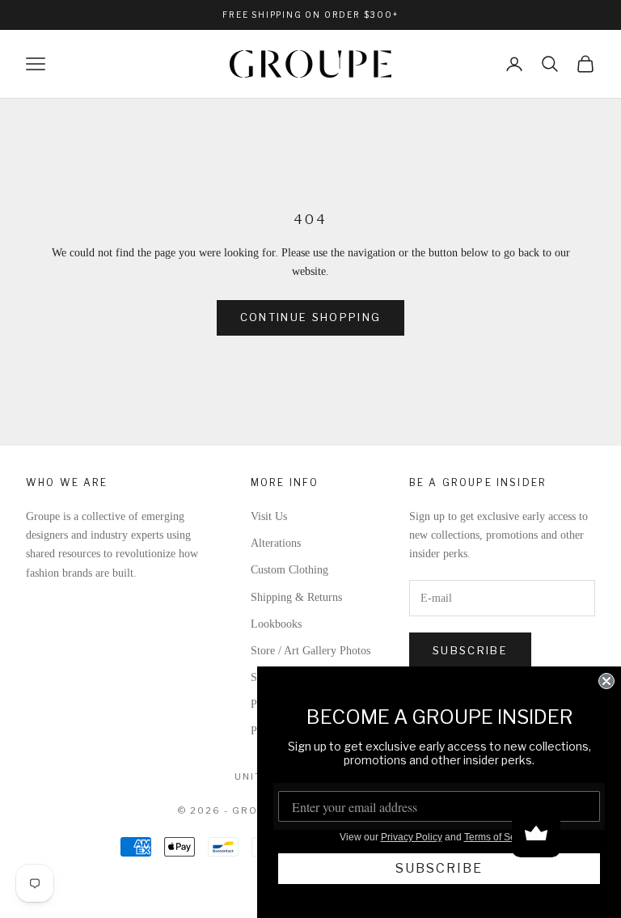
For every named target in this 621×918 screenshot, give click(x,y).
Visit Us (269, 516)
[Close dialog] (606, 681)
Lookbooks (276, 624)
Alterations (276, 543)
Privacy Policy (411, 837)
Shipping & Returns (296, 597)
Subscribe (470, 650)
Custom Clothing (289, 570)
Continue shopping (311, 317)
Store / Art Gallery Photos (310, 651)
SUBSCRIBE (439, 868)
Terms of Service (500, 837)
